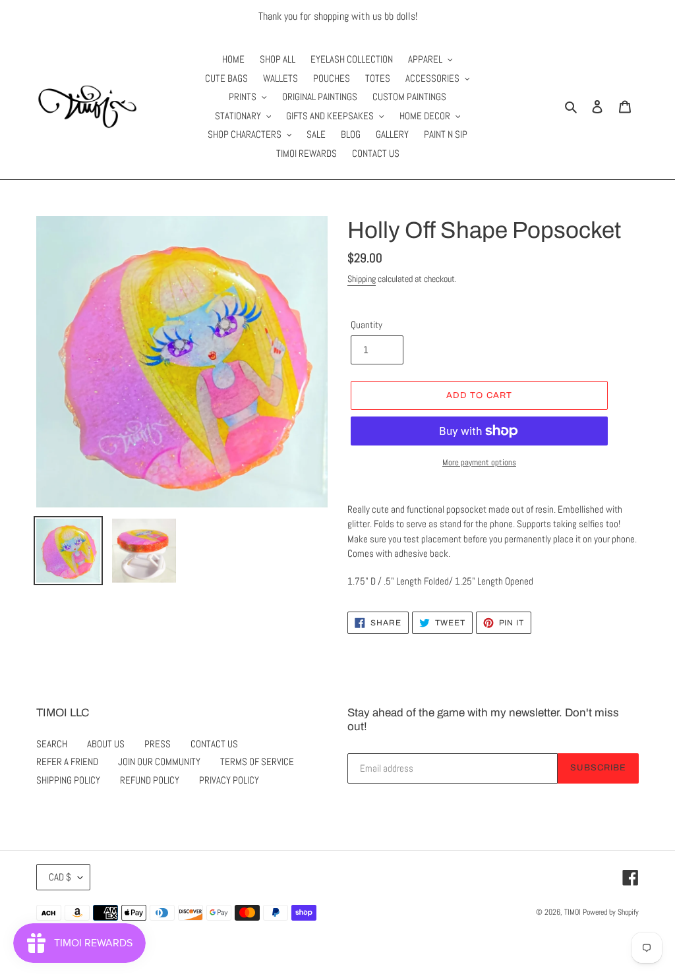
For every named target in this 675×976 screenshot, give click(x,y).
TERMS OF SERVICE (257, 761)
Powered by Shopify (611, 912)
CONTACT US (214, 743)
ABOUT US (106, 743)
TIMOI (572, 912)
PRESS (157, 743)
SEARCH (51, 743)
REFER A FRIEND (67, 761)
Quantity (366, 324)
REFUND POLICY (149, 780)
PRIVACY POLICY (229, 780)
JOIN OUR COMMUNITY (159, 761)
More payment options (479, 462)
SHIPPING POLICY (68, 780)
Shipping (361, 279)
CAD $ (60, 877)
